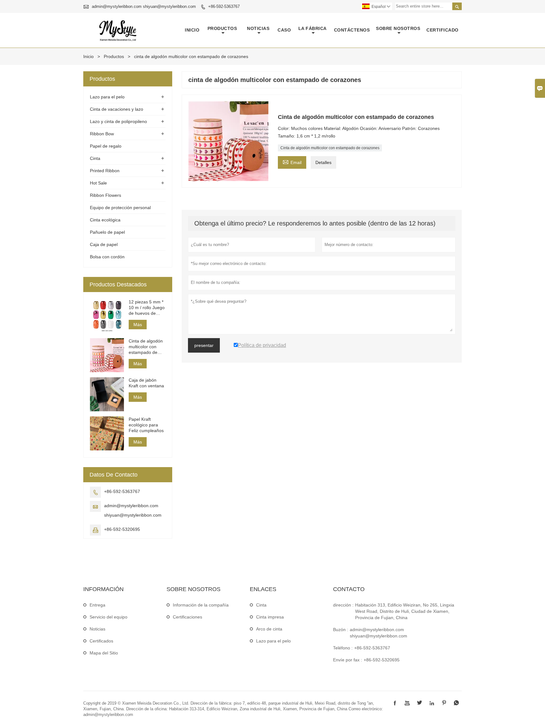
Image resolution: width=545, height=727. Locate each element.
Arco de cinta (269, 628)
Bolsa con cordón (107, 256)
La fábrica (312, 28)
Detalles (323, 162)
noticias (258, 28)
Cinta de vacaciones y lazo (116, 109)
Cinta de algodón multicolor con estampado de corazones (329, 148)
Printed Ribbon (105, 170)
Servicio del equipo (108, 616)
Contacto (349, 589)
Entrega (97, 604)
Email (292, 161)
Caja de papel (104, 244)
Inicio (192, 29)
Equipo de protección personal (120, 207)
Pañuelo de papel (107, 232)
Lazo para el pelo (107, 96)
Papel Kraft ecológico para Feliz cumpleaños (146, 425)
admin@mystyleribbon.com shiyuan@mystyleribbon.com (144, 6)
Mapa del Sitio (104, 652)
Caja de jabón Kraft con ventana (146, 383)
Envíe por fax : (347, 659)
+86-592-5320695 (122, 529)
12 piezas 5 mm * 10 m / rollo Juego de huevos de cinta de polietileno (147, 307)
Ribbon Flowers (105, 195)
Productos (222, 28)
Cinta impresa (270, 616)
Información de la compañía (201, 604)
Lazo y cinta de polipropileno (118, 121)
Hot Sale (98, 182)
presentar (204, 345)
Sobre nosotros (398, 28)
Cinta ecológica (105, 219)
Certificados (101, 640)
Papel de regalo (105, 146)
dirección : (343, 604)
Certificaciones (187, 616)
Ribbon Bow (102, 133)
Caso (284, 29)
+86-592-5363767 (224, 6)
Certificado (442, 29)
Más (137, 324)
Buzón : (340, 629)
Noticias (97, 628)
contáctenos (352, 29)
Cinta (95, 158)
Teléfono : (343, 647)
